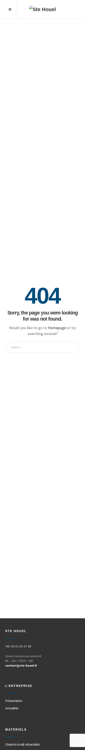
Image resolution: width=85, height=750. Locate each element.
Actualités (12, 708)
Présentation (13, 701)
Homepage (57, 327)
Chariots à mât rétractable (22, 744)
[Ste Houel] (42, 9)
